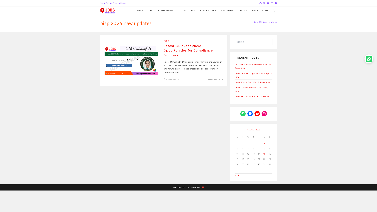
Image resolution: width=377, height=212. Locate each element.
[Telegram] (275, 3)
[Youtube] (268, 3)
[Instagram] (264, 3)
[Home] (251, 22)
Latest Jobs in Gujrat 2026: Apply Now (252, 82)
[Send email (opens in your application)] (272, 3)
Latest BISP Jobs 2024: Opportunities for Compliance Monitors (188, 50)
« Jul (237, 175)
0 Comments (172, 79)
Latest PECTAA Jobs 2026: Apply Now (252, 96)
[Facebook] (260, 3)
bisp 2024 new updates (265, 22)
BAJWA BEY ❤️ (197, 187)
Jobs (166, 41)
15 (264, 154)
